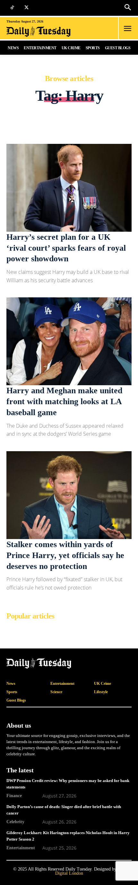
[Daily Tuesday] (46, 31)
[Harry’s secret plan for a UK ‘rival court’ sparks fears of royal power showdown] (69, 188)
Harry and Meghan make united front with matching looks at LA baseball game (64, 401)
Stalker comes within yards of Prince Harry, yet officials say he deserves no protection (65, 555)
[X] (26, 8)
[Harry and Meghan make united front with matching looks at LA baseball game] (69, 341)
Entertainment (20, 848)
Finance (14, 795)
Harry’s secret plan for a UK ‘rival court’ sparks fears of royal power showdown (66, 248)
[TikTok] (12, 8)
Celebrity (15, 822)
